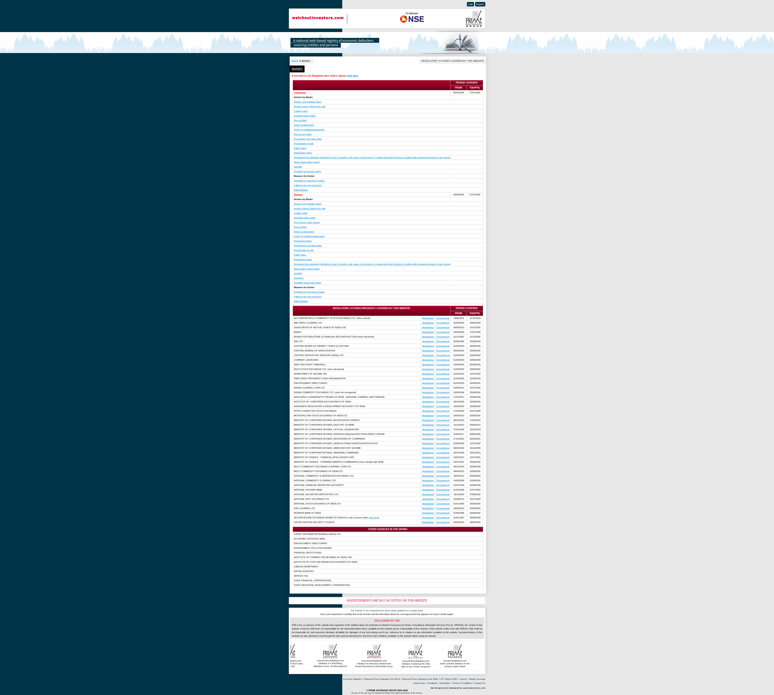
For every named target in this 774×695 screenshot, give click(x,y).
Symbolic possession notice (307, 171)
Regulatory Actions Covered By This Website (452, 60)
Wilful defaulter (301, 190)
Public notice (300, 148)
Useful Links (419, 683)
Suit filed (298, 167)
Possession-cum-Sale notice (308, 139)
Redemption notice (303, 153)
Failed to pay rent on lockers (308, 185)
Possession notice (303, 134)
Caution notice (301, 111)
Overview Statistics (352, 679)
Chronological (442, 318)
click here (352, 75)
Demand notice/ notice (305, 116)
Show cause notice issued (306, 162)
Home (295, 61)
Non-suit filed (300, 120)
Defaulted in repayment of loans (309, 180)
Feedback (433, 683)
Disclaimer (445, 683)
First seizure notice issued (307, 222)
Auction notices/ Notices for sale (309, 106)
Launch (463, 679)
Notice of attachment (304, 125)
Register (480, 4)
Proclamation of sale (304, 143)
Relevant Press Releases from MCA (382, 679)
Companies (300, 92)
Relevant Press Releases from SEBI (420, 679)
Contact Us (479, 683)
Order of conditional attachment (309, 129)
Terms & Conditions (462, 683)
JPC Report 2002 (448, 679)
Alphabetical (428, 318)
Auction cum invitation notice (307, 102)
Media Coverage (477, 679)
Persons (298, 194)
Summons (299, 278)
